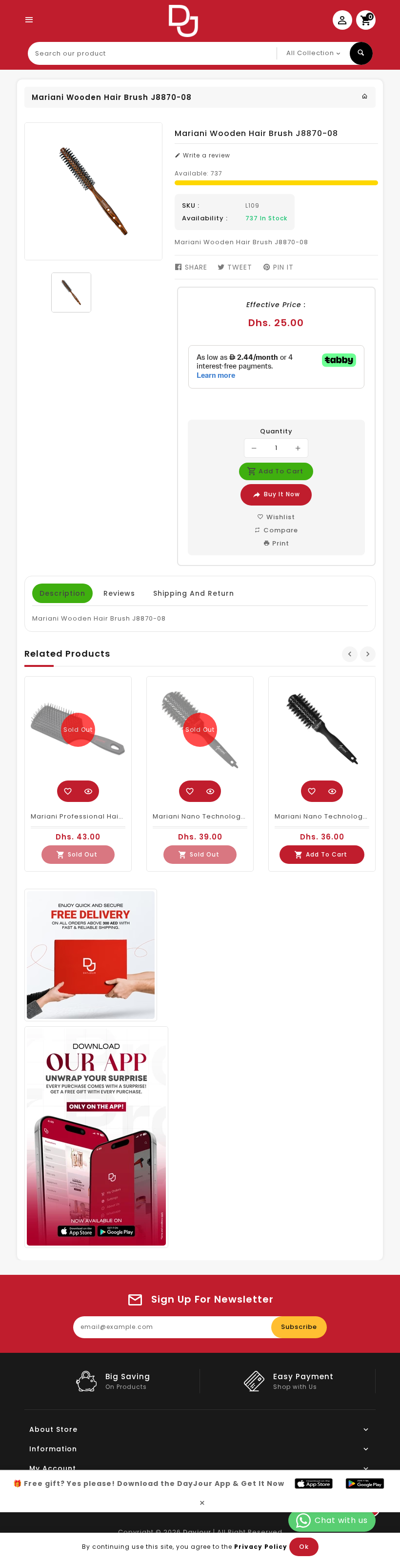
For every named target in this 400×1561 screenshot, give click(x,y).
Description (62, 593)
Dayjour (197, 1532)
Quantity (276, 431)
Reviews (119, 593)
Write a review (205, 155)
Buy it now (282, 494)
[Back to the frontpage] (364, 96)
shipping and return (193, 593)
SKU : (191, 205)
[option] (71, 292)
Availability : (205, 218)
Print (279, 543)
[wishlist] (68, 791)
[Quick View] (88, 791)
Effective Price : (276, 305)
